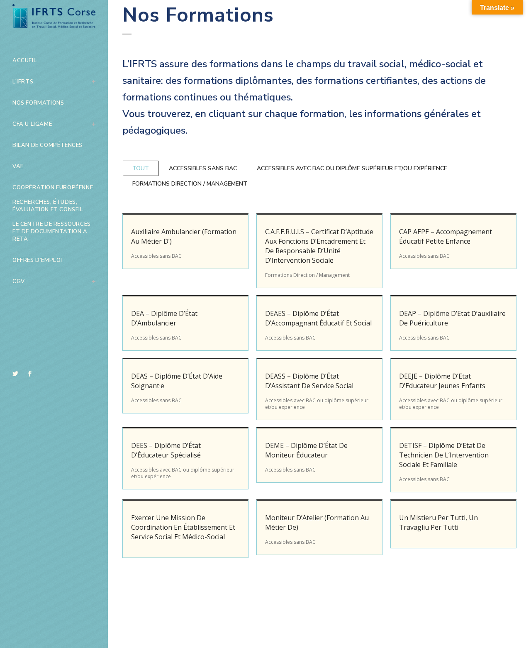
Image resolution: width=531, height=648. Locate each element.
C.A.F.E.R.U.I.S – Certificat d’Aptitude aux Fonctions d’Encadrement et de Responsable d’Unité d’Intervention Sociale (319, 246)
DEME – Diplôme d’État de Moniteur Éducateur (306, 450)
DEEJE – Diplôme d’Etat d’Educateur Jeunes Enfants (442, 381)
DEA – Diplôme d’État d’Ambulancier (164, 318)
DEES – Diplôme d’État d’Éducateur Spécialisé (166, 450)
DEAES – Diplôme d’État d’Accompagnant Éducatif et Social (318, 318)
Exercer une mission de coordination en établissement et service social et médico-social (183, 527)
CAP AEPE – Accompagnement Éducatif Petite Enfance (445, 236)
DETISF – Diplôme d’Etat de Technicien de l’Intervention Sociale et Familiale (444, 455)
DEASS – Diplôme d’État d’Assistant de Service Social (309, 381)
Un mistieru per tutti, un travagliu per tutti (438, 522)
